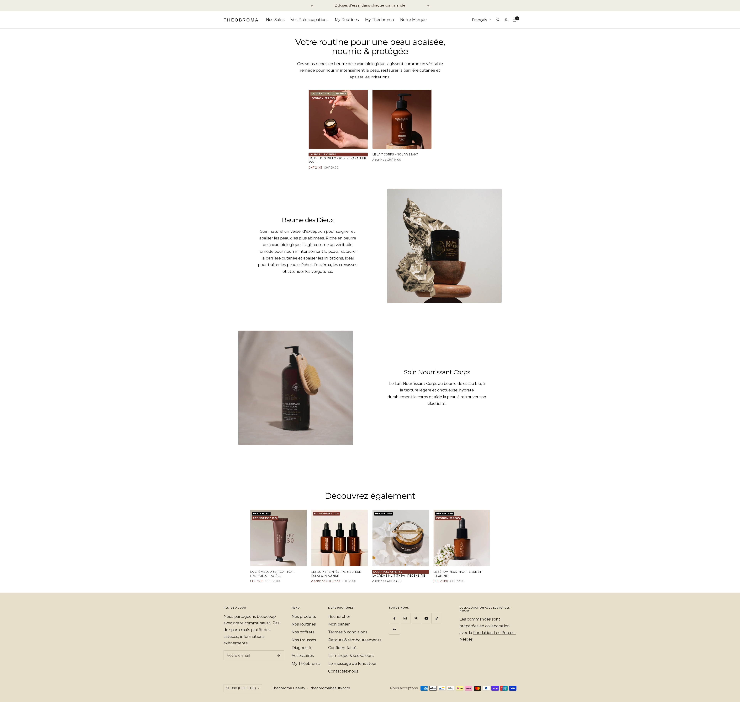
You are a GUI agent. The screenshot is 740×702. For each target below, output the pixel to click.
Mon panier (339, 624)
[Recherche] (498, 19)
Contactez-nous (343, 671)
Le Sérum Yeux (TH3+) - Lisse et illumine (457, 574)
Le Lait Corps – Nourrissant (395, 154)
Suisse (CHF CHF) (241, 688)
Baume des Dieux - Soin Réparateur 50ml (337, 160)
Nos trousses (304, 640)
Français (479, 20)
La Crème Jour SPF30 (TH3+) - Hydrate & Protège (272, 574)
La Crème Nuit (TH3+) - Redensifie (398, 575)
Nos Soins (275, 19)
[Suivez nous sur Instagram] (405, 618)
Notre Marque (413, 19)
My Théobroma (379, 19)
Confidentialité (342, 647)
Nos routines (304, 624)
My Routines (347, 19)
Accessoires (303, 655)
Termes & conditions (347, 632)
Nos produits (304, 616)
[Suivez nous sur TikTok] (436, 618)
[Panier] (514, 20)
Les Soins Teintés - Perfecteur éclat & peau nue (336, 574)
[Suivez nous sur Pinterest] (415, 618)
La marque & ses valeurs (351, 655)
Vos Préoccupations (310, 19)
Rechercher (339, 616)
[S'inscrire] (278, 655)
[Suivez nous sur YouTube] (426, 618)
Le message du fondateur (352, 663)
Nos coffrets (303, 632)
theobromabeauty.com (330, 688)
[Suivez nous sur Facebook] (394, 618)
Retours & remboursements (354, 640)
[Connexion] (506, 19)
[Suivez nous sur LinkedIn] (394, 629)
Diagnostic (302, 647)
